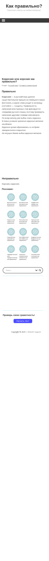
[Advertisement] (24, 48)
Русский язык (13, 85)
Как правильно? (24, 6)
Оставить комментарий (28, 85)
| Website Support (33, 332)
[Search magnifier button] (40, 270)
